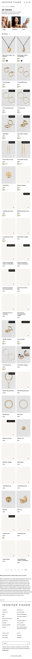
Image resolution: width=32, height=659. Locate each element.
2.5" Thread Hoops (7, 364)
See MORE (2, 600)
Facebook (19, 635)
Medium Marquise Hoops (23, 211)
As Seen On (5, 620)
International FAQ (6, 624)
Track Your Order (20, 612)
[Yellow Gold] (3, 86)
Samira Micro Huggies (22, 133)
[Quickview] (13, 51)
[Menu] (29, 2)
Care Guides (5, 637)
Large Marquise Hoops (8, 236)
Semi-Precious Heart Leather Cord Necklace (22, 263)
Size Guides (5, 635)
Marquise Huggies (21, 185)
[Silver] (5, 60)
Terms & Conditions (21, 620)
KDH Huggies (20, 462)
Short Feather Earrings (8, 159)
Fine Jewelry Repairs (21, 616)
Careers (4, 627)
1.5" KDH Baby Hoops (22, 485)
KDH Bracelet (6, 414)
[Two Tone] (7, 163)
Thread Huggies (6, 82)
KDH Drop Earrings (7, 438)
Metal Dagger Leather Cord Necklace (22, 56)
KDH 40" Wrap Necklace (23, 390)
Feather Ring (6, 185)
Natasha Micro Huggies (22, 236)
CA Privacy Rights (21, 624)
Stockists (4, 622)
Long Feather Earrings (22, 159)
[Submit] (28, 643)
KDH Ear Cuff (20, 438)
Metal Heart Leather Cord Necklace (9, 56)
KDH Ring (5, 509)
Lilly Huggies (5, 133)
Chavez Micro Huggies (22, 364)
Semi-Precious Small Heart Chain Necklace (8, 288)
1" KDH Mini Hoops (7, 485)
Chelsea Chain (6, 533)
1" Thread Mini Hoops (22, 82)
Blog (18, 618)
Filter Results (5, 33)
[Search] (24, 2)
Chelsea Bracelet (21, 533)
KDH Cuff (19, 509)
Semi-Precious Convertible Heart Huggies (21, 314)
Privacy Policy (20, 622)
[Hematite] (7, 60)
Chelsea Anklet (6, 559)
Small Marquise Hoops (8, 211)
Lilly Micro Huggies (7, 339)
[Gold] (3, 60)
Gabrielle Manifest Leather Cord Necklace (22, 560)
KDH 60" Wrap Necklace (8, 390)
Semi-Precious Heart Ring (22, 288)
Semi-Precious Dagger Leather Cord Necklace (8, 263)
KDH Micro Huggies (7, 462)
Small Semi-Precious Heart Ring (7, 313)
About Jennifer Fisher (7, 618)
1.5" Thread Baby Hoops (8, 108)
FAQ (3, 616)
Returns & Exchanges (22, 614)
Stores (3, 614)
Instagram (19, 637)
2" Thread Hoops (21, 108)
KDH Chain (19, 414)
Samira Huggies (21, 339)
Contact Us (4, 612)
